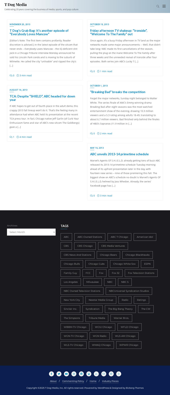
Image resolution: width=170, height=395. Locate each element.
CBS (66, 245)
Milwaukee (92, 281)
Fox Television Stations (141, 272)
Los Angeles (71, 281)
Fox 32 (115, 272)
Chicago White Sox (124, 263)
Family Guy (70, 272)
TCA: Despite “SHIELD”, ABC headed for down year (42, 98)
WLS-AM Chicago (125, 335)
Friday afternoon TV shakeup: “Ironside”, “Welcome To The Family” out (118, 32)
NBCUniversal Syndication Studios (129, 290)
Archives (12, 225)
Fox (101, 272)
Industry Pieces (110, 381)
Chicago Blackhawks (138, 254)
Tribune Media (97, 318)
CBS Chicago (85, 245)
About (53, 381)
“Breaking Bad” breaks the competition (117, 92)
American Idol (145, 236)
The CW (145, 308)
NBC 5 (124, 281)
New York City (72, 299)
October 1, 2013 (99, 85)
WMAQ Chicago (101, 344)
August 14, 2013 (19, 89)
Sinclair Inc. (70, 308)
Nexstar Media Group (101, 299)
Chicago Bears (108, 254)
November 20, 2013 (20, 24)
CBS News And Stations (77, 254)
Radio (125, 299)
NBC (110, 281)
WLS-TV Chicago (73, 344)
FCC (88, 272)
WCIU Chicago (103, 327)
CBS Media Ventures (113, 245)
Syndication (92, 308)
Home (93, 381)
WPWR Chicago (128, 344)
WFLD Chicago (129, 327)
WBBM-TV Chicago (75, 327)
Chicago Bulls (72, 263)
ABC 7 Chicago (119, 236)
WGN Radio (99, 335)
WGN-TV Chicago (74, 335)
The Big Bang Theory (120, 308)
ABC (66, 236)
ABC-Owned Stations (90, 236)
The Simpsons (72, 318)
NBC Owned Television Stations (82, 290)
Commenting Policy (73, 381)
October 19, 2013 (99, 24)
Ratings (141, 299)
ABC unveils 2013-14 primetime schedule (119, 154)
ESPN (147, 263)
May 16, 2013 (97, 147)
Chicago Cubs (96, 263)
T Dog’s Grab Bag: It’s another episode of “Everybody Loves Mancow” (39, 32)
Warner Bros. (121, 318)
